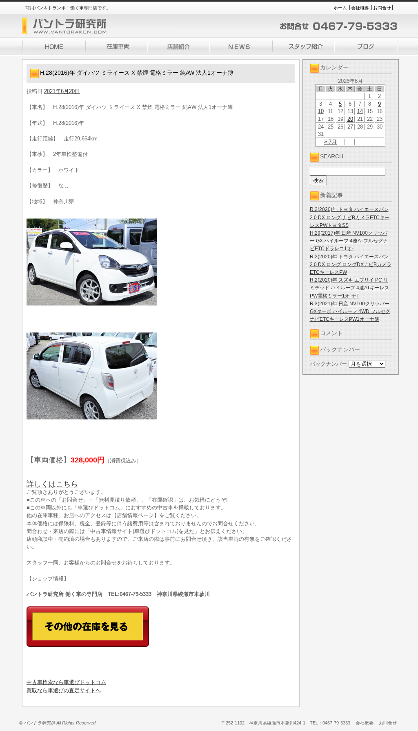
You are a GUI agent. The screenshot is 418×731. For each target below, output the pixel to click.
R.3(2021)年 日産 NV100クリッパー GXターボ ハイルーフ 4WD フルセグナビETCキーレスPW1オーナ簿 (350, 311)
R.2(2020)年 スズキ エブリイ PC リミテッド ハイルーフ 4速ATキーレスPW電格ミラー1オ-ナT (349, 287)
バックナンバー (328, 364)
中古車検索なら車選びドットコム (66, 682)
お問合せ (382, 7)
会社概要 (360, 7)
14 (360, 111)
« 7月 (330, 142)
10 (321, 111)
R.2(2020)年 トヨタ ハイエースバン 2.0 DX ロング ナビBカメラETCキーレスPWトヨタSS (349, 217)
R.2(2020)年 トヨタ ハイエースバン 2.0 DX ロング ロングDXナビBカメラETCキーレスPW (350, 264)
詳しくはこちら (52, 484)
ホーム (340, 7)
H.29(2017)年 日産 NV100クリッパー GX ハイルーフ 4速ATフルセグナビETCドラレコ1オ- (349, 240)
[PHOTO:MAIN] (161, 262)
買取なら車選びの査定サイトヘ (64, 690)
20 (350, 119)
